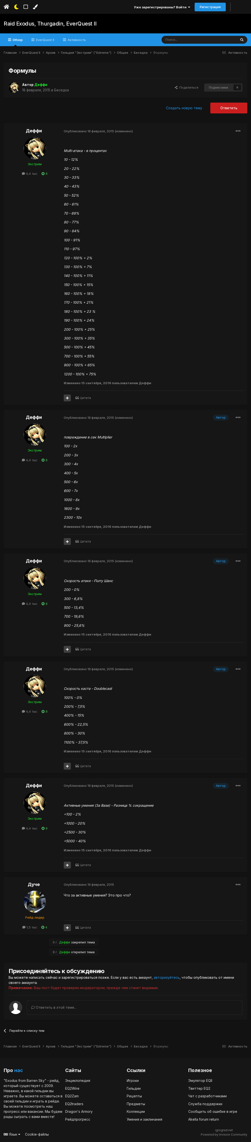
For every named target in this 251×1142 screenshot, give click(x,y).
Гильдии (134, 1088)
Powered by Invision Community (224, 1134)
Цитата (85, 398)
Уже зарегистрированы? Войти (161, 7)
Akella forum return (203, 1119)
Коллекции (136, 1111)
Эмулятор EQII (200, 1080)
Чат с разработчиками (207, 1096)
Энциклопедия (77, 1080)
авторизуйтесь (167, 977)
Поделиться (187, 87)
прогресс (12, 1111)
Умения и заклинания (144, 1119)
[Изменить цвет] (35, 7)
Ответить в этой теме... (55, 1007)
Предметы (136, 1104)
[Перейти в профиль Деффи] (14, 87)
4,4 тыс (31, 174)
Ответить (228, 108)
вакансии (35, 1111)
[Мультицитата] (67, 397)
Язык (13, 1134)
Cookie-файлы (37, 1134)
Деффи (34, 130)
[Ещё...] (238, 131)
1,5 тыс (31, 927)
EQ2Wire (72, 1088)
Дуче (34, 884)
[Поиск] (241, 40)
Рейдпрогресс (77, 1119)
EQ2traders (74, 1104)
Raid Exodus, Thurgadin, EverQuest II (50, 23)
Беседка (61, 90)
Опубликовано (89, 131)
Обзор (17, 40)
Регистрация (210, 7)
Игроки (133, 1080)
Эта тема (223, 39)
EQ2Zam (72, 1096)
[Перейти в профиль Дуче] (35, 902)
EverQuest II (44, 40)
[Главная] (6, 7)
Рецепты (134, 1096)
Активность (76, 40)
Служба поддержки (205, 1104)
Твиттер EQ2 (199, 1088)
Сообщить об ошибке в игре (212, 1111)
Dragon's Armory (79, 1111)
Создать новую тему (184, 108)
